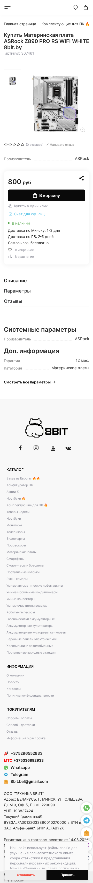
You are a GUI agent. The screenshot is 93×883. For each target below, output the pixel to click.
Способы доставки (20, 725)
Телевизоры (15, 532)
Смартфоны (15, 559)
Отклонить (26, 875)
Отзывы (12, 731)
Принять (67, 875)
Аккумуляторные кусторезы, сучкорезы (36, 632)
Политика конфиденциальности (30, 695)
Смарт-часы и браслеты (25, 565)
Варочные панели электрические (31, 639)
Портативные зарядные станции (31, 652)
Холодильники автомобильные (29, 646)
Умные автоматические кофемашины (34, 585)
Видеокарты (15, 539)
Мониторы (14, 525)
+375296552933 (27, 753)
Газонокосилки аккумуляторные (30, 619)
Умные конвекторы (20, 599)
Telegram (19, 774)
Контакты (13, 689)
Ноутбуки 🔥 (16, 498)
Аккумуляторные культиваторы (29, 626)
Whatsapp (20, 767)
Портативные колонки (23, 572)
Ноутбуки (13, 518)
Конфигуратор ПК (19, 485)
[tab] (46, 281)
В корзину (49, 195)
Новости (12, 682)
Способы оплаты (19, 718)
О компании (15, 675)
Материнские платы (21, 552)
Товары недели (17, 512)
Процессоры (16, 545)
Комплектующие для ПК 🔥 (27, 505)
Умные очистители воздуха (27, 605)
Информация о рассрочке (25, 738)
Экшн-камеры (17, 579)
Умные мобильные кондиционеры (32, 592)
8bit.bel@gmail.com (29, 781)
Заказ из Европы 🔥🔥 (23, 478)
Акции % (12, 492)
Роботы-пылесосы (20, 612)
